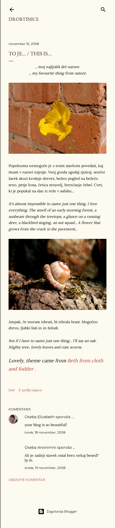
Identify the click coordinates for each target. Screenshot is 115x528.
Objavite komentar (27, 480)
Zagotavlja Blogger (62, 511)
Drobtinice (24, 19)
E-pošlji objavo (30, 390)
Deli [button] (12, 390)
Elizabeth (46, 416)
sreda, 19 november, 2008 (45, 468)
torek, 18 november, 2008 (45, 432)
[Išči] (103, 8)
